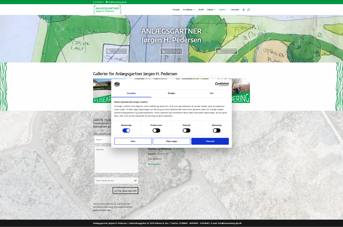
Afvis (133, 141)
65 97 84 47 (173, 51)
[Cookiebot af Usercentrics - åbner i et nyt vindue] (217, 84)
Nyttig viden (154, 164)
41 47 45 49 (228, 51)
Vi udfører (188, 10)
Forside (176, 10)
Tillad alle (210, 141)
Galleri (222, 10)
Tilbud (210, 10)
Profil (201, 10)
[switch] (156, 130)
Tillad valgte (171, 141)
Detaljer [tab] (171, 93)
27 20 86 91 (99, 2)
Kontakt (235, 10)
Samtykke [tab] (131, 93)
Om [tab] (211, 93)
